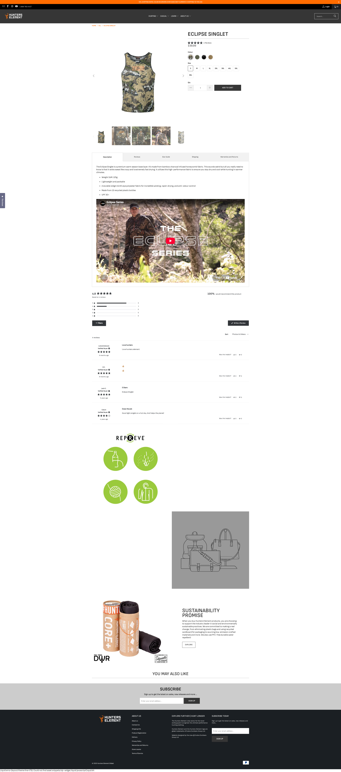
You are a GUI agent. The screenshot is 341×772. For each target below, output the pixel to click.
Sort (227, 334)
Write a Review (241, 324)
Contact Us (136, 725)
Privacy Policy (136, 741)
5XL (236, 68)
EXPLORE (189, 645)
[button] (154, 16)
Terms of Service (137, 753)
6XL (190, 75)
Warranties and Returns (229, 157)
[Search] (335, 16)
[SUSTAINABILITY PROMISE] (130, 627)
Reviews (137, 157)
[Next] (183, 75)
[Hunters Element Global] (14, 16)
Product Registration (139, 733)
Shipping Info (136, 729)
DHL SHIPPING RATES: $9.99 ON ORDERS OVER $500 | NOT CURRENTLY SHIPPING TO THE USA (170, 2)
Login (327, 6)
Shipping (195, 157)
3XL (223, 68)
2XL (216, 68)
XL (210, 68)
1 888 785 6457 (26, 6)
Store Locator (136, 749)
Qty (189, 82)
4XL (229, 68)
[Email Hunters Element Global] (3, 6)
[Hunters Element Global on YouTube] (16, 6)
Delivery (134, 737)
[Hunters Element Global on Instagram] (12, 6)
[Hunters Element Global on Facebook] (7, 6)
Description (107, 157)
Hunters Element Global (105, 763)
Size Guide (166, 157)
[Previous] (94, 75)
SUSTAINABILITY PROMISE (201, 613)
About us (135, 721)
